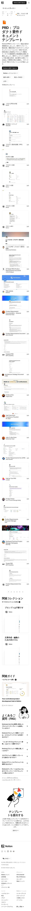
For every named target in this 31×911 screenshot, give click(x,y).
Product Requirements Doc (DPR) (15, 458)
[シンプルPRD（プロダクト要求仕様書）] (15, 238)
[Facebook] (11, 851)
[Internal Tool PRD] (15, 469)
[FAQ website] (15, 282)
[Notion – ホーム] (15, 846)
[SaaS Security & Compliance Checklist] (15, 406)
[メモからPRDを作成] (15, 95)
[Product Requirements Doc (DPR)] (15, 449)
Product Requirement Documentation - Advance (13, 312)
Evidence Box (10, 395)
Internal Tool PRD (11, 478)
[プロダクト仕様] (15, 156)
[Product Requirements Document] (15, 325)
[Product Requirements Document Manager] (15, 510)
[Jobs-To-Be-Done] (15, 429)
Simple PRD (9, 563)
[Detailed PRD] (15, 345)
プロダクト (11, 13)
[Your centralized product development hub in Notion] (15, 689)
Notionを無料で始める (10, 68)
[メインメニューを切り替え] (29, 3)
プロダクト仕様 (10, 165)
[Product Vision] (15, 490)
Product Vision (10, 499)
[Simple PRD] (15, 555)
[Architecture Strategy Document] (15, 366)
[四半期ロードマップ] (15, 115)
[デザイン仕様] (15, 177)
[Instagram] (2, 851)
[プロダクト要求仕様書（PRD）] (15, 136)
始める (15, 830)
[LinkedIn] (8, 851)
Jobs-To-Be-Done (11, 437)
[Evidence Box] (15, 386)
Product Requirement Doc (13, 584)
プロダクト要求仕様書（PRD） (14, 144)
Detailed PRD (10, 354)
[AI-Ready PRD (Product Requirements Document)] (15, 260)
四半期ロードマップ (11, 124)
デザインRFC (9, 226)
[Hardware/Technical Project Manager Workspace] (15, 532)
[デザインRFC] (15, 217)
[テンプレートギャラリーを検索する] (27, 8)
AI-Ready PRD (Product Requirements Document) (13, 269)
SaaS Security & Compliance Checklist (12, 416)
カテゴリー (3, 13)
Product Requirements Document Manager (11, 520)
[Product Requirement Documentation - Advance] (15, 303)
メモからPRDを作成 (11, 103)
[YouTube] (13, 851)
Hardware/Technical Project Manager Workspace (14, 542)
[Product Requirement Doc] (15, 575)
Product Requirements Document (15, 333)
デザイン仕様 (9, 185)
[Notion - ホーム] (2, 2)
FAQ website (9, 291)
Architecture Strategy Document (14, 374)
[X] (5, 851)
